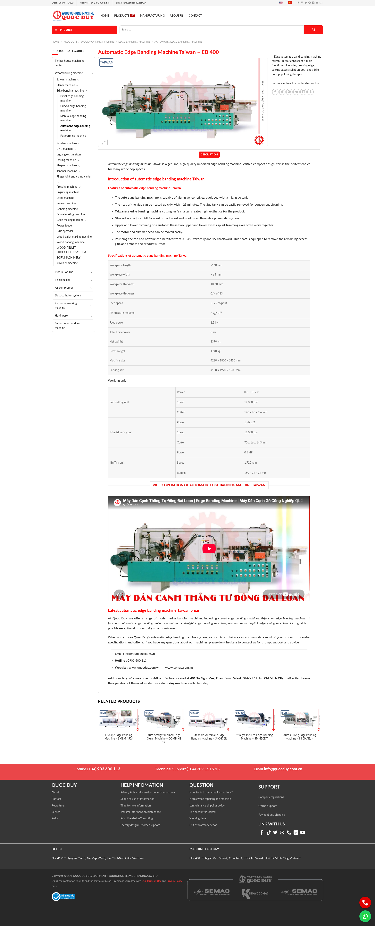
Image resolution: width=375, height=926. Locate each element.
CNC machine (65, 149)
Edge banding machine (134, 42)
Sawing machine (66, 79)
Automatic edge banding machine (178, 42)
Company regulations (271, 797)
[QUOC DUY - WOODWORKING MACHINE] (73, 15)
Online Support (267, 806)
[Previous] (98, 729)
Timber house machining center (69, 63)
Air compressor (64, 287)
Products (121, 15)
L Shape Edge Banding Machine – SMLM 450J (118, 737)
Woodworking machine (97, 42)
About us (177, 15)
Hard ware (61, 315)
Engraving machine (68, 192)
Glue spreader (65, 231)
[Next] (320, 729)
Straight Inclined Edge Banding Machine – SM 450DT (254, 737)
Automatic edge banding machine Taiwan (134, 164)
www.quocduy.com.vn (144, 667)
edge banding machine (145, 211)
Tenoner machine (67, 171)
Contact (195, 15)
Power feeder (65, 225)
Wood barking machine (71, 242)
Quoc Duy (141, 637)
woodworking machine (171, 683)
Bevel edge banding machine (72, 98)
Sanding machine (67, 143)
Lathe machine (65, 198)
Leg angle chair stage (69, 154)
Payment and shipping (271, 815)
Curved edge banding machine (73, 108)
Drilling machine (66, 160)
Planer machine (66, 85)
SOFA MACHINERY (68, 257)
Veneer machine (66, 203)
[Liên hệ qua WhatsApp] (365, 916)
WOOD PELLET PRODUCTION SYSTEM (71, 249)
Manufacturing (152, 15)
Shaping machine (67, 165)
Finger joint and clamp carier (74, 176)
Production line (64, 272)
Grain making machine (70, 220)
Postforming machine (73, 136)
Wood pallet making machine (74, 237)
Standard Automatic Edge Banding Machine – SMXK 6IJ (209, 737)
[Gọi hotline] (365, 902)
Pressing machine (67, 187)
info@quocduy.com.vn (140, 653)
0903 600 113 (137, 660)
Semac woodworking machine (67, 325)
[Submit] (313, 29)
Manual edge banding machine (73, 118)
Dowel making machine (71, 214)
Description (209, 154)
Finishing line (62, 279)
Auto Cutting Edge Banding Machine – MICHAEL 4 (299, 737)
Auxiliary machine (67, 263)
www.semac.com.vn (179, 667)
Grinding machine (67, 209)
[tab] (209, 155)
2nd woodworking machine (66, 305)
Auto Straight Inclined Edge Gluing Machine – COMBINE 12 (164, 739)
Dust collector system (68, 295)
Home (105, 15)
